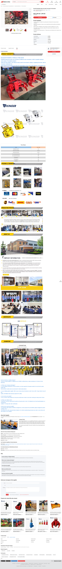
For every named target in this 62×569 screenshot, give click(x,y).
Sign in (60, 2)
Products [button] (14, 1)
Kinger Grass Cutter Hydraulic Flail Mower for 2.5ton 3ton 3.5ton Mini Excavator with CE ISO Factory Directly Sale (6, 530)
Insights (49, 563)
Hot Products (13, 563)
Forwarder (13, 550)
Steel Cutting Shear (42, 554)
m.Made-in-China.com (33, 564)
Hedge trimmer (33, 540)
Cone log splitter (18, 540)
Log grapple (47, 540)
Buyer (42, 4)
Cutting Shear (36, 554)
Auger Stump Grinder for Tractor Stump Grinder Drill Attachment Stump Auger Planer (6, 513)
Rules (60, 4)
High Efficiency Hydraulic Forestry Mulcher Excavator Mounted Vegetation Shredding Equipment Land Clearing (55, 513)
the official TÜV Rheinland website (25, 416)
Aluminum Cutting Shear (5, 556)
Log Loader (8, 550)
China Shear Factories (22, 554)
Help (46, 4)
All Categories (4, 4)
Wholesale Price (36, 563)
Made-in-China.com (27, 564)
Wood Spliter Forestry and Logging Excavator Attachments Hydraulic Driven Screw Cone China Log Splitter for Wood (18, 530)
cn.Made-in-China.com (39, 564)
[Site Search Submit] (42, 2)
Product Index (45, 563)
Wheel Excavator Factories (13, 554)
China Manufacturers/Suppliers (24, 563)
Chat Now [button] (54, 17)
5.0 (51, 49)
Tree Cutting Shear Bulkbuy (21, 556)
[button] (39, 1)
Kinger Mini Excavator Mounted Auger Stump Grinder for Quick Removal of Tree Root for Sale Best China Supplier (43, 513)
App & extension (51, 4)
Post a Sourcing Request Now (24, 494)
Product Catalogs (12, 537)
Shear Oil (54, 554)
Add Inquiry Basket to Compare (16, 33)
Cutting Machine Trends (13, 556)
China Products (18, 563)
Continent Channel (41, 563)
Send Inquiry (40, 17)
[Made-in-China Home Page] (5, 2)
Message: (4, 487)
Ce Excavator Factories (29, 554)
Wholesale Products (31, 563)
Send (7, 494)
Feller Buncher (3, 550)
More (1, 558)
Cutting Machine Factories (5, 554)
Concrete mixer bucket (4, 540)
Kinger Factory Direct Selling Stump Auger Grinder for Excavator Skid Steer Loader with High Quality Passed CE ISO (30, 513)
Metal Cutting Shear (48, 554)
